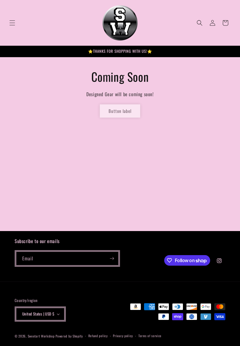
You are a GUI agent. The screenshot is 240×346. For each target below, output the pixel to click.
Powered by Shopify (69, 336)
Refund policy (98, 335)
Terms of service (150, 335)
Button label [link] (120, 111)
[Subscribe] (111, 258)
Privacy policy (123, 335)
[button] (12, 22)
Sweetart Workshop (42, 336)
